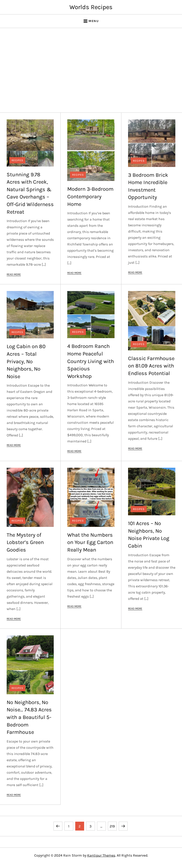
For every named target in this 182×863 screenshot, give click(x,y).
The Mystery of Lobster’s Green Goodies (25, 542)
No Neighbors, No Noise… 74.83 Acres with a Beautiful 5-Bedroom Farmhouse (29, 717)
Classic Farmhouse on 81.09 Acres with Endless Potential (151, 365)
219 (113, 826)
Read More (14, 274)
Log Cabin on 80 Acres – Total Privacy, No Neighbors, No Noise (26, 361)
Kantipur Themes (101, 855)
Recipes (17, 160)
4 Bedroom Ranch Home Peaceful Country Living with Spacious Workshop (90, 361)
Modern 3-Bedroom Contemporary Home (90, 196)
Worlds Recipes (91, 7)
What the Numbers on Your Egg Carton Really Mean (90, 542)
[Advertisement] (91, 70)
